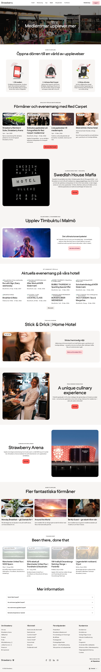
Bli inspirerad (5, 650)
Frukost (3, 637)
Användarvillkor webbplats (86, 645)
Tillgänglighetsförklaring (86, 650)
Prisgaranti (82, 642)
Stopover (30, 645)
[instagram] (50, 660)
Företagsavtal (57, 640)
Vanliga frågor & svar (85, 635)
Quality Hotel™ (31, 637)
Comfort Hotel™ (32, 635)
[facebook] (46, 660)
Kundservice (82, 630)
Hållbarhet (4, 635)
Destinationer (31, 632)
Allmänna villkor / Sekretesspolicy (88, 647)
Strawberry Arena (6, 632)
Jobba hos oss (5, 645)
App (80, 640)
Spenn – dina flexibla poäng (61, 645)
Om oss (3, 630)
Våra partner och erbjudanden (62, 647)
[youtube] (58, 660)
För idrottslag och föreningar (61, 635)
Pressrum (4, 647)
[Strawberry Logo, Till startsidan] (7, 3)
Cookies (81, 652)
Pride (2, 640)
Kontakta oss (82, 632)
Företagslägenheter (59, 642)
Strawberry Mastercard (60, 632)
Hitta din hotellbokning (85, 637)
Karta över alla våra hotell (34, 630)
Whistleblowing (5, 642)
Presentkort (56, 630)
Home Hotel (30, 642)
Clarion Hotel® (31, 640)
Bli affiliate (56, 637)
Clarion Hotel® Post (81, 181)
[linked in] (54, 660)
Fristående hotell (32, 647)
